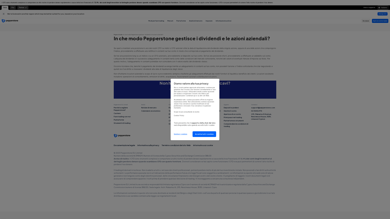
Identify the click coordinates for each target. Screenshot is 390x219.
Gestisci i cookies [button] (180, 134)
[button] (204, 134)
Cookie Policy (179, 115)
